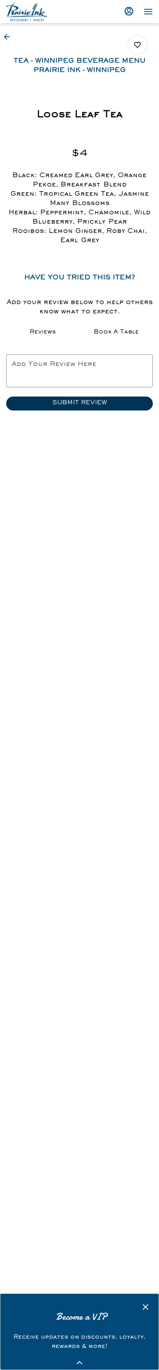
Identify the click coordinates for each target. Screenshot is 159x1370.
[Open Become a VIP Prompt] (79, 1362)
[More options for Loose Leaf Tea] (137, 45)
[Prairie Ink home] (41, 11)
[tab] (43, 332)
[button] (9, 36)
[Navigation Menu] (148, 11)
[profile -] (129, 11)
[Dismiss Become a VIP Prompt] (145, 1307)
